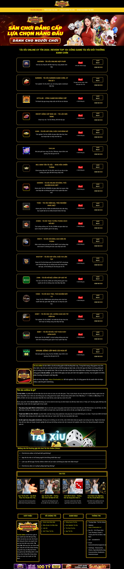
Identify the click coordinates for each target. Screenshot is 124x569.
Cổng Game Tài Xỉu (67, 10)
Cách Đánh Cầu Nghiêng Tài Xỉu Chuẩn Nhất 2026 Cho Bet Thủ (95, 497)
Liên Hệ (45, 528)
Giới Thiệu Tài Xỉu (48, 531)
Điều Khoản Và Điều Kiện (50, 525)
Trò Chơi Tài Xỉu (50, 10)
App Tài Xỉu (69, 531)
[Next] (106, 493)
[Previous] (16, 493)
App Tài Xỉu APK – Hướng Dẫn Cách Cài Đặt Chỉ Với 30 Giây (50, 497)
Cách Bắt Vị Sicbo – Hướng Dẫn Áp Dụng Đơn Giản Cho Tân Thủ (73, 497)
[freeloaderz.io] (62, 4)
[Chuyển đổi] (20, 453)
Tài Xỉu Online (36, 10)
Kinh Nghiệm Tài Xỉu (85, 10)
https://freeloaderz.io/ (56, 379)
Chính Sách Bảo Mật (49, 522)
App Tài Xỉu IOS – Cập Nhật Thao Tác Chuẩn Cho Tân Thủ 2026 (27, 497)
